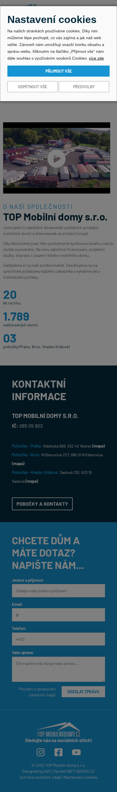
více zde (96, 58)
